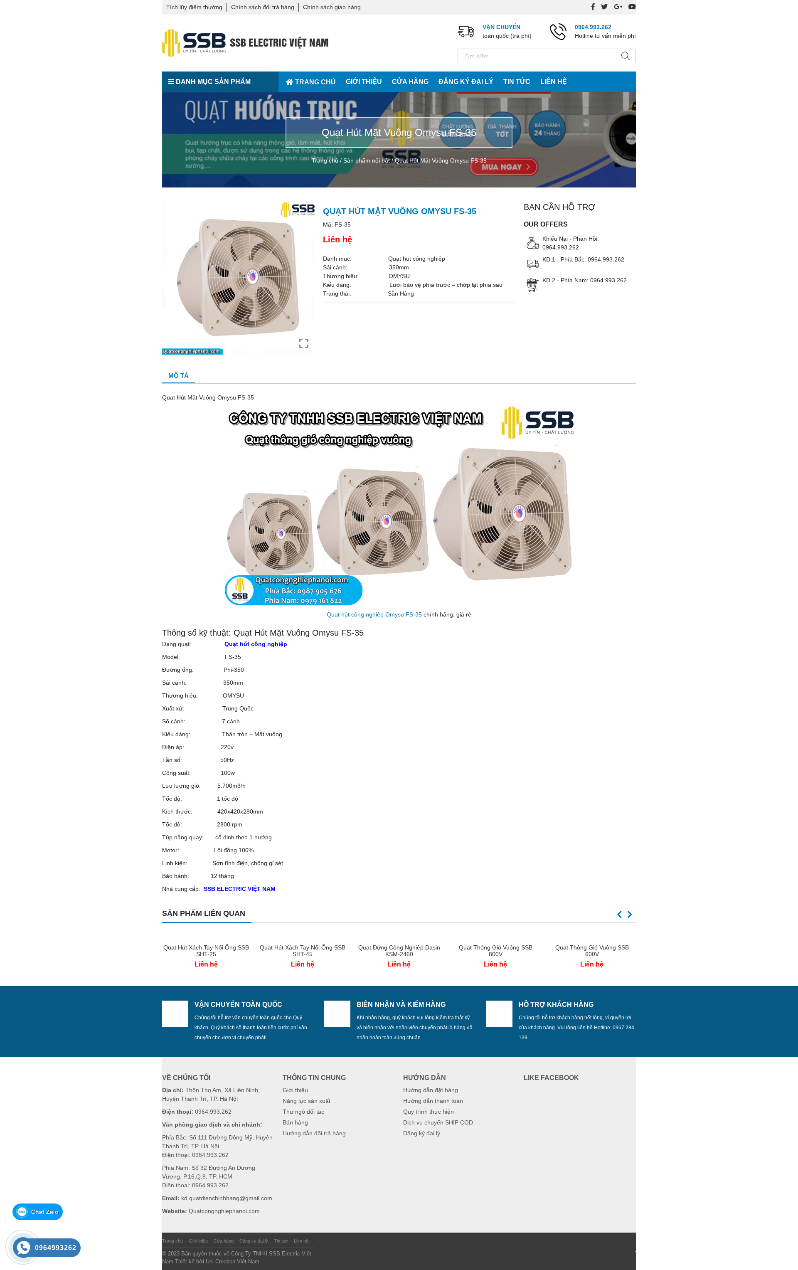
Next (630, 914)
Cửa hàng (410, 81)
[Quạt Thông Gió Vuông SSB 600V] (592, 935)
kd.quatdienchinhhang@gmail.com (226, 1198)
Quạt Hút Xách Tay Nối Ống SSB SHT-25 (206, 951)
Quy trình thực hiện (428, 1111)
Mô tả (178, 375)
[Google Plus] (618, 7)
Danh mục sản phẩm (212, 81)
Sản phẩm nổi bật (366, 160)
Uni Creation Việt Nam (232, 1261)
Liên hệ (553, 81)
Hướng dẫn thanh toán (433, 1100)
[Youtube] (632, 7)
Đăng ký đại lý (465, 81)
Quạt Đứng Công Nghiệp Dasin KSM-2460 (399, 951)
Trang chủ (315, 82)
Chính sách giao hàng (332, 7)
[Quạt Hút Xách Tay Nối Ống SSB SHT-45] (303, 935)
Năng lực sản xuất (306, 1100)
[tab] (178, 376)
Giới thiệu (364, 81)
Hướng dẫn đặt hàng (430, 1090)
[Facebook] (593, 7)
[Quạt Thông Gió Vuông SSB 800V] (495, 935)
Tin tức (516, 81)
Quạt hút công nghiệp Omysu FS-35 (374, 614)
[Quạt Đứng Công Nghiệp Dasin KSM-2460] (399, 935)
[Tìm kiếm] (625, 56)
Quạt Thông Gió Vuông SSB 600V (592, 951)
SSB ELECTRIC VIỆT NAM (240, 888)
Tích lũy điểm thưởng (194, 7)
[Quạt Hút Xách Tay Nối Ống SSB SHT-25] (206, 935)
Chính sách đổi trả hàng (262, 7)
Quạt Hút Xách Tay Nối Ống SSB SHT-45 (302, 951)
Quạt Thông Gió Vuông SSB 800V (495, 951)
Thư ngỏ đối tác (303, 1111)
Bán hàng (295, 1122)
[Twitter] (604, 7)
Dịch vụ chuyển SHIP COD (438, 1122)
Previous (619, 914)
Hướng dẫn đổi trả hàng (314, 1133)
